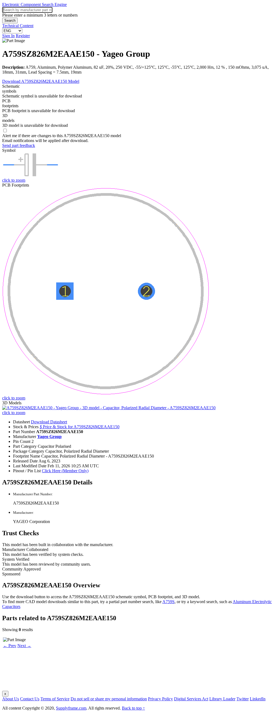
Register (23, 35)
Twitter (242, 699)
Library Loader (222, 699)
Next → (24, 645)
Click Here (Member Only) (65, 470)
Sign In (8, 35)
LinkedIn (258, 699)
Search (9, 20)
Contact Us (29, 699)
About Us (10, 699)
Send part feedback (18, 145)
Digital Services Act (191, 699)
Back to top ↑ (133, 708)
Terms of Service (55, 699)
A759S (168, 601)
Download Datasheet (49, 422)
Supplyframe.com (71, 708)
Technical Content (17, 25)
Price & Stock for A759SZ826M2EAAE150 (79, 426)
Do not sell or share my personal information (109, 699)
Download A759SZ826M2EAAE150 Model (40, 81)
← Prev (9, 645)
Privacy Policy (160, 699)
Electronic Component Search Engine (34, 4)
